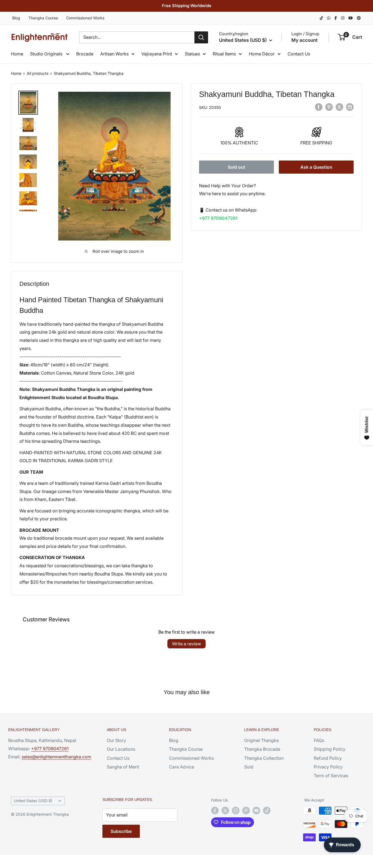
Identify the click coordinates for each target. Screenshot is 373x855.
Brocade (84, 54)
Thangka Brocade (262, 749)
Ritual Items (224, 54)
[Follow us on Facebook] (215, 810)
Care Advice (181, 767)
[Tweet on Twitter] (339, 107)
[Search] (201, 37)
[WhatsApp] (328, 18)
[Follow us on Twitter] (225, 810)
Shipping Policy (329, 749)
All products (37, 73)
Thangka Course (43, 18)
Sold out (236, 167)
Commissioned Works (85, 18)
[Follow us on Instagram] (235, 810)
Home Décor (262, 54)
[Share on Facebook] (318, 107)
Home (17, 54)
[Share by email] (350, 107)
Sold (248, 767)
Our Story (116, 740)
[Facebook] (335, 18)
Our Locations (121, 749)
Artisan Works (114, 54)
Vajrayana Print (156, 54)
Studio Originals (46, 54)
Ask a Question (316, 167)
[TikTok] (321, 18)
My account (304, 40)
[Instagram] (342, 18)
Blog (16, 18)
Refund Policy (328, 758)
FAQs (319, 740)
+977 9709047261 (218, 218)
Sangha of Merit (123, 767)
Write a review (186, 643)
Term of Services (331, 775)
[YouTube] (350, 18)
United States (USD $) (33, 800)
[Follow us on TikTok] (267, 810)
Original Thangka (261, 740)
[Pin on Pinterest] (329, 107)
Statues (192, 54)
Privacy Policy (328, 767)
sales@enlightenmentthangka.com (56, 756)
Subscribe (121, 831)
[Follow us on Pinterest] (246, 810)
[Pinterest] (359, 18)
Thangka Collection (264, 758)
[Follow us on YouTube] (256, 810)
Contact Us (299, 54)
